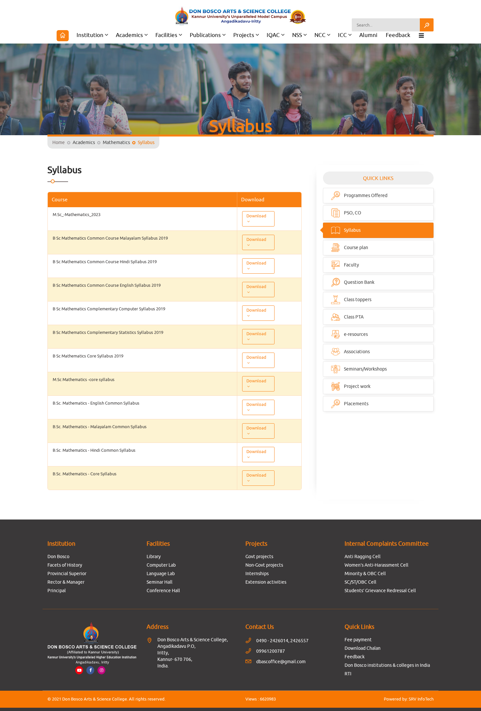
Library (154, 556)
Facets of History (64, 565)
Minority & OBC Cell (365, 573)
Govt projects (259, 556)
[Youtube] (79, 670)
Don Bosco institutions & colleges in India (387, 665)
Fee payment (358, 639)
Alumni (368, 35)
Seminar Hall (159, 582)
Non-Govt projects (264, 565)
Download (256, 215)
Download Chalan (363, 648)
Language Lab (161, 573)
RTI (348, 673)
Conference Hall (163, 590)
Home (58, 142)
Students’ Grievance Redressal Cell (380, 590)
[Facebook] (90, 670)
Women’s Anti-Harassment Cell (376, 565)
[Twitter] (101, 670)
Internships (257, 573)
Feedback (398, 35)
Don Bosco (58, 556)
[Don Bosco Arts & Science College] (240, 16)
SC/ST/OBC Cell (360, 582)
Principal (56, 590)
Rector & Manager (65, 582)
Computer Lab (161, 565)
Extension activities (265, 582)
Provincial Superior (66, 573)
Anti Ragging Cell (363, 556)
